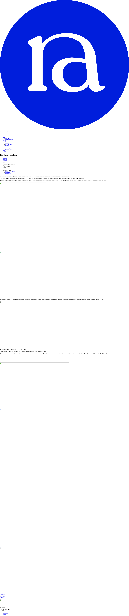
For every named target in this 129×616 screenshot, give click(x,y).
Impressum (5, 614)
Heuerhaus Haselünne (10, 171)
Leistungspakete (8, 149)
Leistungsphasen (8, 148)
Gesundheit (7, 145)
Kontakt (4, 151)
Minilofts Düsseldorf (9, 173)
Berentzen (7, 172)
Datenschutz (5, 613)
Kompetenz (5, 146)
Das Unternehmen (9, 139)
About (4, 137)
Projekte (4, 140)
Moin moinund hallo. (2, 597)
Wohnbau (7, 143)
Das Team (7, 138)
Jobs (4, 150)
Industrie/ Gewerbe (9, 144)
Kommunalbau (8, 141)
